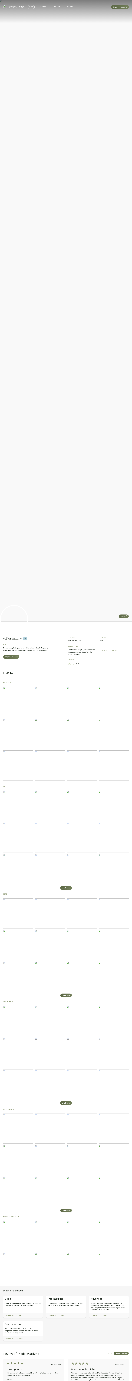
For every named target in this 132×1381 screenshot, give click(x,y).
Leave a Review (121, 1353)
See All (110, 1353)
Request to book (11, 657)
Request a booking (120, 7)
